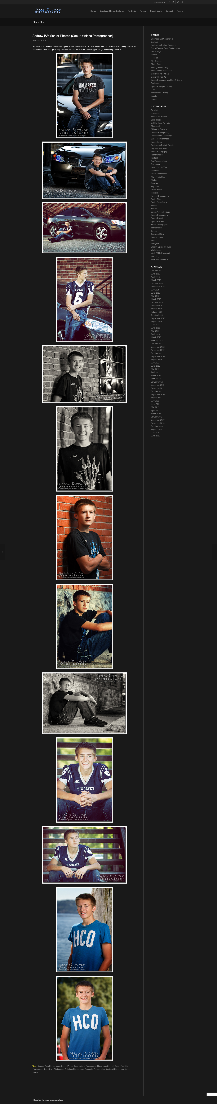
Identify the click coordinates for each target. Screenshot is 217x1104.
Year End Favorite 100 (160, 259)
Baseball (154, 110)
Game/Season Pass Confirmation (165, 48)
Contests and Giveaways (161, 136)
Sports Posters (157, 221)
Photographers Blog (159, 67)
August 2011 (156, 398)
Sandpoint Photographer (95, 1069)
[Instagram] (173, 2)
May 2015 (155, 296)
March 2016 (156, 280)
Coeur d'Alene (67, 1066)
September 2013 (158, 318)
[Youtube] (182, 2)
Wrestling (155, 256)
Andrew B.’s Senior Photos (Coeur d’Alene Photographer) (72, 36)
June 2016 (155, 274)
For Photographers (159, 161)
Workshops (156, 250)
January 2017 (157, 271)
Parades (154, 183)
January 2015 (157, 302)
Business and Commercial (162, 39)
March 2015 (156, 299)
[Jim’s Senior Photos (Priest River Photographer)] (214, 552)
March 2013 (156, 337)
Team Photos (156, 228)
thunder (154, 96)
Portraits (154, 193)
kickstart (154, 58)
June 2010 (155, 436)
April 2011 (155, 410)
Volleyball (155, 244)
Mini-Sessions (157, 61)
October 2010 (157, 426)
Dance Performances (160, 139)
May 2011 (155, 407)
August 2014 (156, 309)
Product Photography (160, 196)
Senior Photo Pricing (160, 74)
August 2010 (156, 429)
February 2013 (157, 340)
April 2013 (155, 334)
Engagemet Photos (159, 148)
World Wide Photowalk (160, 253)
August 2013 (156, 321)
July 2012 (155, 363)
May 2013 (155, 331)
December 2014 (157, 306)
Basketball (155, 113)
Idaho (99, 1066)
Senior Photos (157, 199)
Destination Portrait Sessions (163, 45)
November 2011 (157, 388)
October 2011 (156, 391)
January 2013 (157, 344)
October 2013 (157, 315)
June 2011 (155, 404)
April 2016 (155, 277)
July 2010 (155, 433)
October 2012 (157, 353)
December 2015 (157, 286)
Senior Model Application (161, 70)
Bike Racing (156, 120)
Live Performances (159, 174)
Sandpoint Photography (115, 1069)
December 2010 (157, 420)
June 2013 (155, 328)
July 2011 (155, 401)
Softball (154, 209)
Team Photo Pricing (159, 93)
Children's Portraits (159, 129)
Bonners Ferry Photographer (48, 1066)
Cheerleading (156, 126)
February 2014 (157, 312)
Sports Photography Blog (161, 86)
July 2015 (155, 290)
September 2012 (158, 356)
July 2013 (155, 325)
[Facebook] (169, 2)
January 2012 (157, 382)
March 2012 (156, 375)
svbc (153, 90)
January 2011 (156, 417)
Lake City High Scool (111, 1066)
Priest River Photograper (54, 1069)
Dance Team (156, 142)
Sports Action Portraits (160, 212)
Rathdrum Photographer (74, 1069)
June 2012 (155, 366)
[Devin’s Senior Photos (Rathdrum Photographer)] (2, 552)
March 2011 (156, 413)
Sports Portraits (157, 218)
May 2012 (155, 369)
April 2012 (155, 372)
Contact (154, 42)
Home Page (156, 51)
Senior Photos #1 (158, 77)
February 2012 (157, 379)
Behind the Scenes (159, 116)
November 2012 (157, 350)
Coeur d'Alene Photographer (85, 1066)
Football (154, 158)
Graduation (155, 164)
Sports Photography (159, 215)
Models (154, 180)
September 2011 (158, 394)
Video (153, 240)
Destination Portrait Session (163, 145)
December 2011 (157, 385)
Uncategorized (157, 237)
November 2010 (157, 423)
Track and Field (157, 234)
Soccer (154, 205)
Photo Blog (38, 21)
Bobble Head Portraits (160, 123)
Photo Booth (156, 190)
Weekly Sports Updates (161, 247)
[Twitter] (178, 2)
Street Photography (159, 225)
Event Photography (159, 151)
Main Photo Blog (158, 177)
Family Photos (157, 155)
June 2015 (155, 293)
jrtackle (154, 55)
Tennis (154, 231)
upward (154, 99)
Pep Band (155, 186)
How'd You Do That (159, 167)
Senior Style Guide (159, 202)
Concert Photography (160, 132)
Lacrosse (155, 171)
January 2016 (157, 283)
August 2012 (156, 360)
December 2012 (157, 347)
